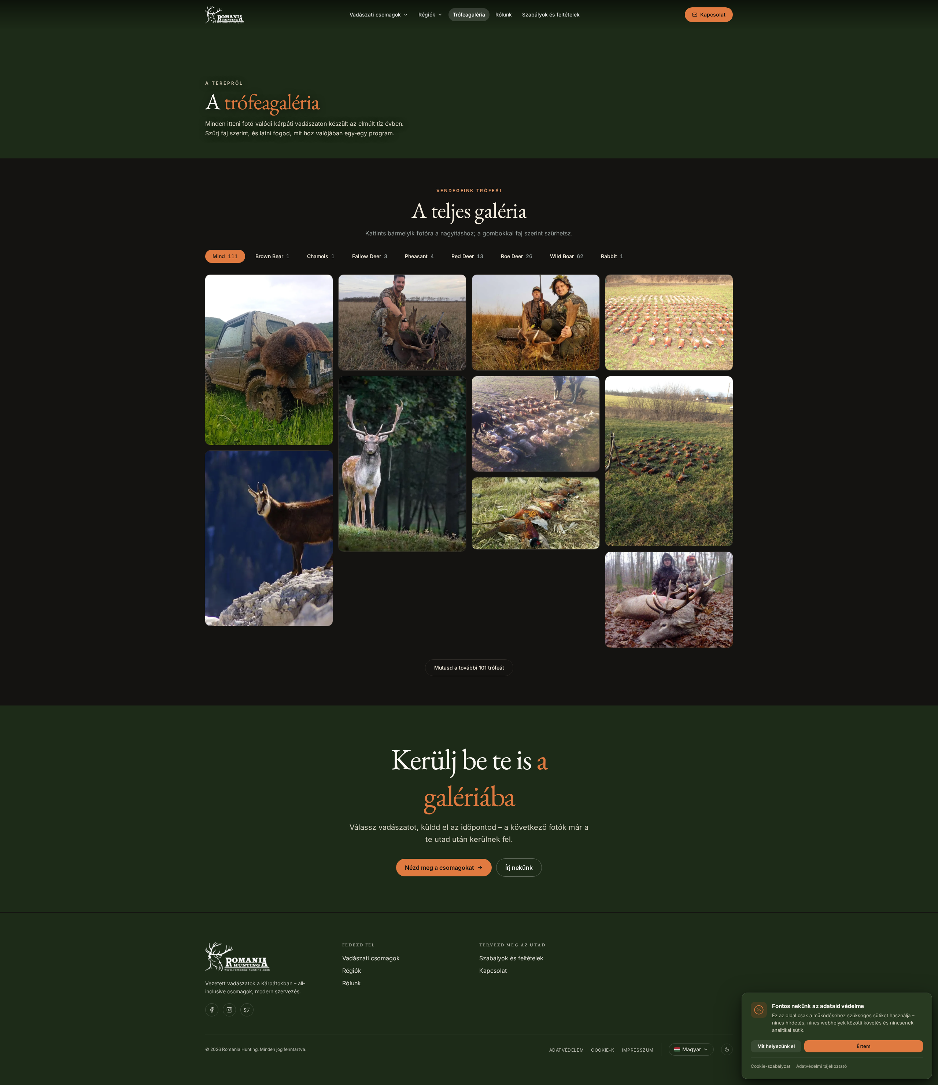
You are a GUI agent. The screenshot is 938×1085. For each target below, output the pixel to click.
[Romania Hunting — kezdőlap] (225, 14)
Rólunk (503, 14)
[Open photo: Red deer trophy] (669, 600)
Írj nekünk (519, 867)
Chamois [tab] (321, 256)
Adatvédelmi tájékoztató (821, 1066)
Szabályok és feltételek (551, 14)
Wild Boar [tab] (566, 256)
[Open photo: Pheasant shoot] (535, 424)
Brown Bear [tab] (272, 256)
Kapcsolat (712, 14)
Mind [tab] (225, 256)
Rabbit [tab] (612, 256)
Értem (864, 1046)
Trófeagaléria (469, 14)
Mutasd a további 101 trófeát (469, 667)
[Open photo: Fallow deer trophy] (402, 322)
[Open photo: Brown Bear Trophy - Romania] (269, 360)
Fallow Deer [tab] (369, 256)
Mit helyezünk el (776, 1046)
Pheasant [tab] (419, 256)
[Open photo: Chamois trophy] (269, 538)
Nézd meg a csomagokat (439, 867)
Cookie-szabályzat (770, 1066)
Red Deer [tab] (467, 256)
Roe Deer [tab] (516, 256)
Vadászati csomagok (375, 14)
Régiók (426, 14)
